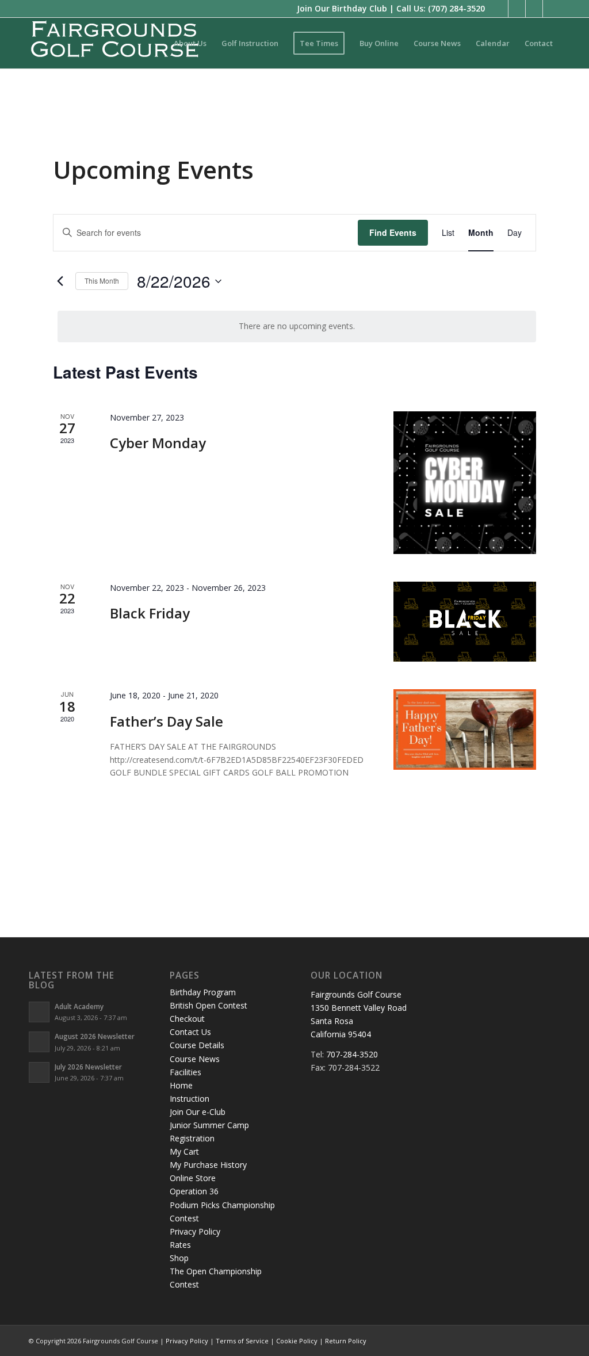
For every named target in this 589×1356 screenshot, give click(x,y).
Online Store (193, 1177)
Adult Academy (79, 1006)
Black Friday (150, 612)
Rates (180, 1244)
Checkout (187, 1018)
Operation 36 (194, 1191)
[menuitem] (190, 43)
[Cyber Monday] (464, 482)
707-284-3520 (352, 1054)
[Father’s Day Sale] (464, 729)
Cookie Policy (297, 1340)
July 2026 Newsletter (88, 1066)
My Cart (184, 1151)
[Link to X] (516, 8)
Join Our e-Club (197, 1111)
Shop (179, 1257)
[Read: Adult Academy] (39, 1012)
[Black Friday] (464, 622)
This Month (102, 280)
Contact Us (190, 1031)
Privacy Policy (195, 1231)
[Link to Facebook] (499, 8)
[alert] (297, 326)
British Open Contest (208, 1005)
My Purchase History (208, 1164)
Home (181, 1085)
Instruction (189, 1098)
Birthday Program (203, 992)
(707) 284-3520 (456, 8)
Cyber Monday (158, 442)
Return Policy (345, 1340)
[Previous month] (60, 281)
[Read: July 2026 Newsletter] (39, 1072)
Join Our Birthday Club (342, 8)
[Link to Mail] (551, 8)
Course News (195, 1058)
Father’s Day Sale (166, 721)
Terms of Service (242, 1340)
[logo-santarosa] (115, 43)
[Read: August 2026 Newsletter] (39, 1042)
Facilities (185, 1072)
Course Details (197, 1045)
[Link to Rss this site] (534, 8)
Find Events (392, 232)
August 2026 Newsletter (95, 1036)
